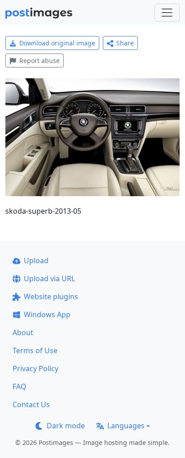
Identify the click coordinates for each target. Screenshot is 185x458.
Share (125, 43)
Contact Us (31, 404)
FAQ (19, 386)
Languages (126, 426)
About (23, 332)
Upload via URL (49, 278)
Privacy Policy (35, 368)
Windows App (47, 314)
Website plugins (51, 296)
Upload (36, 260)
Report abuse (39, 60)
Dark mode (66, 426)
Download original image (57, 43)
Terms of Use (35, 350)
